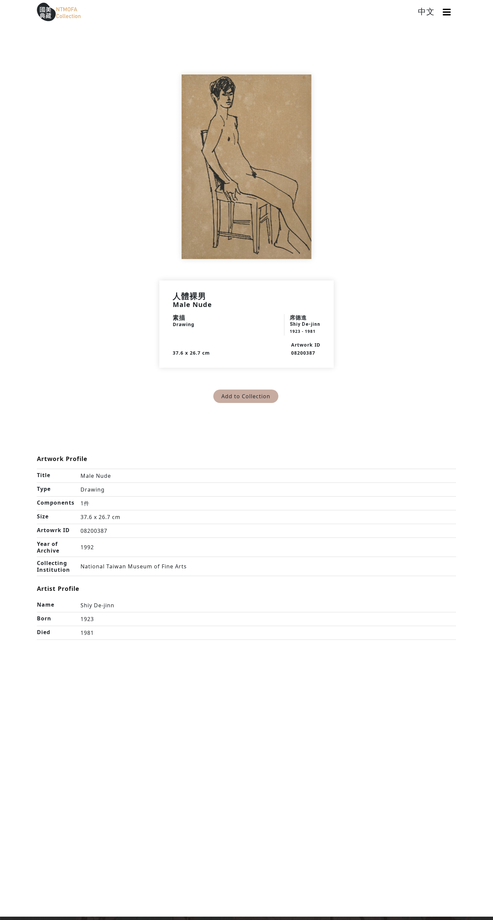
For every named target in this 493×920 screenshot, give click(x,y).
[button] (446, 12)
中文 (426, 11)
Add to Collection (245, 396)
